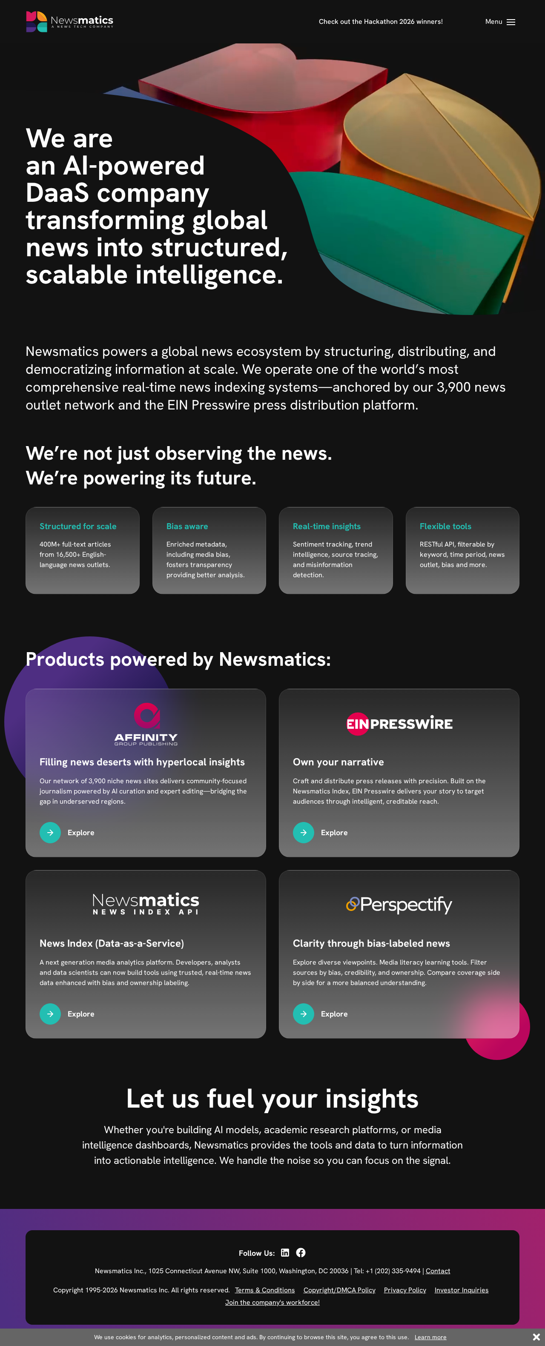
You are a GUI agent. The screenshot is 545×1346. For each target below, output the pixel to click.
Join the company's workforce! (272, 1302)
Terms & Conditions (265, 1290)
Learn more (431, 1337)
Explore (81, 832)
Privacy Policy (405, 1290)
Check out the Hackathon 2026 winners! (381, 21)
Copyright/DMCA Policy (340, 1290)
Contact (438, 1270)
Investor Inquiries (462, 1290)
